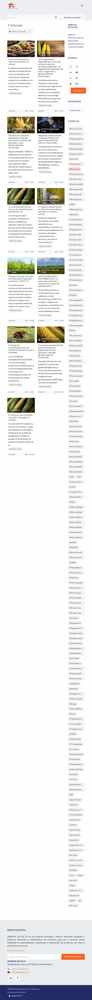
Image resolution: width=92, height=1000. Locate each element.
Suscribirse (78, 90)
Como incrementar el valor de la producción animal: (18, 61)
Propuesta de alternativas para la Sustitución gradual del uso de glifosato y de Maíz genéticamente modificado (50, 351)
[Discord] (76, 83)
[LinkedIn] (70, 72)
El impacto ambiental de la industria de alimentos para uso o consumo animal (50, 210)
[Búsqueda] (56, 17)
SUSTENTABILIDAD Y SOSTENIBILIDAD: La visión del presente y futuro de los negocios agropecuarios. (48, 281)
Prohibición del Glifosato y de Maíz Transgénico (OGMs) (20, 417)
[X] (76, 66)
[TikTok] (70, 83)
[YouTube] (76, 72)
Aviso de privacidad (15, 950)
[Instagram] (70, 78)
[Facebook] (70, 66)
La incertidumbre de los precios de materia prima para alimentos (20, 209)
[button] (73, 17)
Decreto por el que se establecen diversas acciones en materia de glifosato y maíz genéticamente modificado (19, 141)
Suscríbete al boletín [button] (73, 956)
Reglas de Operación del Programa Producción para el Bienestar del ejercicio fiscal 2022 (49, 139)
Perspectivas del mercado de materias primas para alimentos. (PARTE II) (20, 279)
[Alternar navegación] (82, 5)
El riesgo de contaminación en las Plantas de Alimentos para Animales (21, 349)
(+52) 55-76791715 (19, 969)
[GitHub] (76, 78)
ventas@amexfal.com (20, 972)
